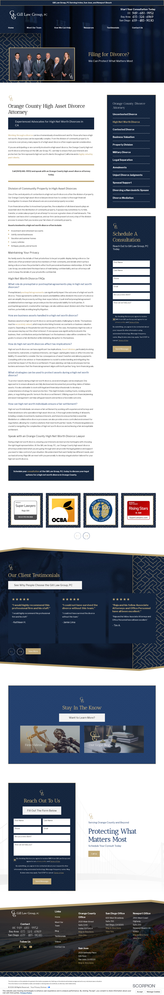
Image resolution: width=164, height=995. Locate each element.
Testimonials (60, 936)
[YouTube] (30, 947)
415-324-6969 (143, 16)
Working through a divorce (20, 135)
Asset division (68, 349)
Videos (58, 942)
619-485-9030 (143, 20)
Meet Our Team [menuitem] (34, 28)
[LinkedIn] (25, 947)
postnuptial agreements (32, 292)
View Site (82, 935)
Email (116, 286)
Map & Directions (86, 932)
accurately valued (23, 324)
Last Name (118, 270)
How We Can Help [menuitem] (62, 28)
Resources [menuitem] (89, 28)
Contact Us (60, 947)
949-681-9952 (143, 13)
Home (57, 917)
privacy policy (120, 322)
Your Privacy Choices (38, 987)
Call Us (94, 854)
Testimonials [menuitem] (113, 28)
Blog (57, 931)
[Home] (28, 15)
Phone (116, 278)
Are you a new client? (122, 295)
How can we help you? (122, 303)
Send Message (121, 349)
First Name (118, 262)
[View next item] (86, 535)
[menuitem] (131, 114)
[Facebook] (19, 947)
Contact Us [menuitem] (137, 28)
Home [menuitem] (11, 28)
